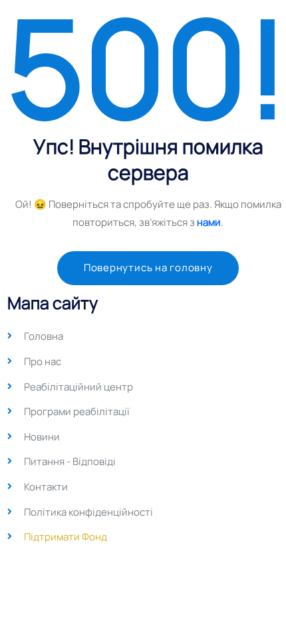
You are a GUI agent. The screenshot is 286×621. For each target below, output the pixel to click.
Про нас (42, 361)
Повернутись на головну (148, 268)
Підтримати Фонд (65, 537)
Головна (43, 336)
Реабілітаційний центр (78, 387)
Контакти (46, 487)
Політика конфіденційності (88, 512)
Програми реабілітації (77, 411)
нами (209, 222)
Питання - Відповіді (70, 461)
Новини (42, 437)
